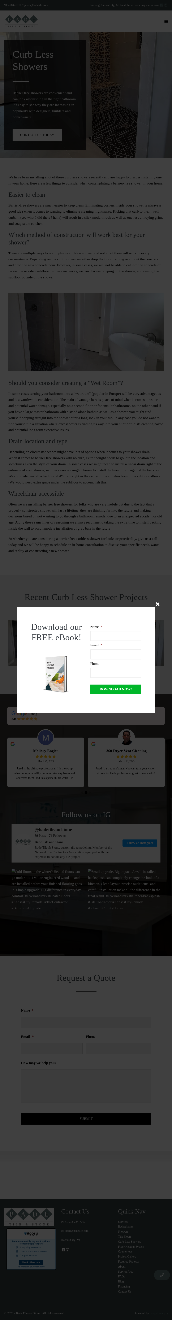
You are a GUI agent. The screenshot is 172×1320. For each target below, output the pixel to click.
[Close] (157, 604)
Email (96, 645)
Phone (94, 664)
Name (96, 627)
